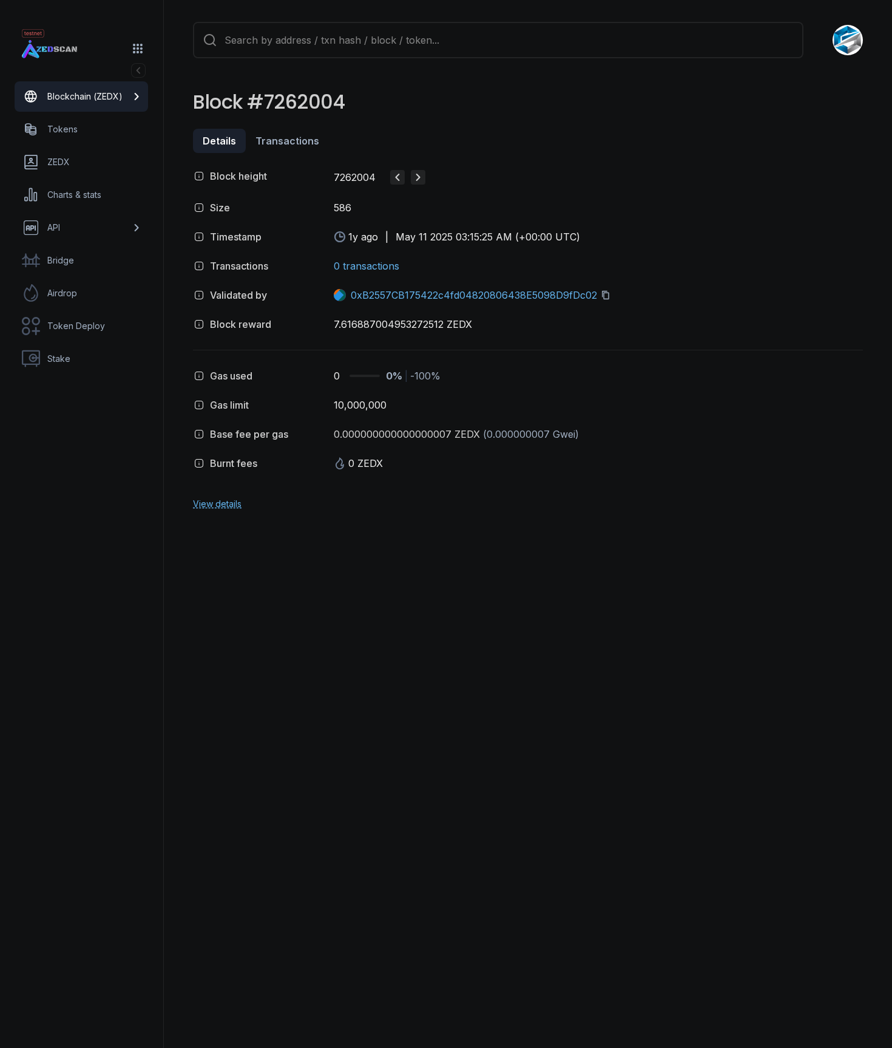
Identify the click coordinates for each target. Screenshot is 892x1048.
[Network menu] (138, 49)
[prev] (397, 177)
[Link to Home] (61, 49)
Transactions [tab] (287, 141)
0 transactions (366, 266)
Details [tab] (219, 141)
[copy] (608, 295)
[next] (418, 177)
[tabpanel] (528, 338)
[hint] (199, 176)
